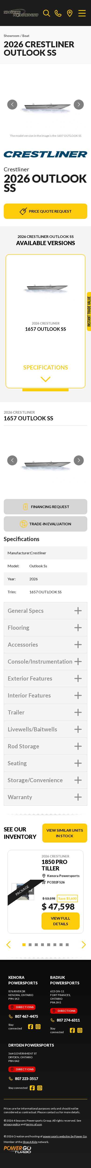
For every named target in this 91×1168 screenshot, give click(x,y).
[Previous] (8, 944)
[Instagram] (38, 1026)
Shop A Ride (30, 1142)
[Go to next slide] (79, 105)
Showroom (11, 36)
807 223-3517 (26, 1078)
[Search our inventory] (46, 13)
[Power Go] (45, 1149)
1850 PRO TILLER (54, 865)
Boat (25, 36)
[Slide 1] (45, 390)
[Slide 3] (36, 944)
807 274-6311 (68, 1020)
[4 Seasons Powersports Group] (21, 13)
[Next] (82, 944)
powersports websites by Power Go (65, 1136)
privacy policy (12, 1124)
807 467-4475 (26, 1016)
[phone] (58, 13)
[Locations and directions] (69, 13)
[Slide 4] (42, 944)
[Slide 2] (30, 944)
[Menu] (82, 13)
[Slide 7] (61, 944)
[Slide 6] (54, 944)
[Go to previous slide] (12, 105)
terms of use (34, 1124)
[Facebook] (30, 1026)
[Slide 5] (48, 944)
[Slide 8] (67, 944)
